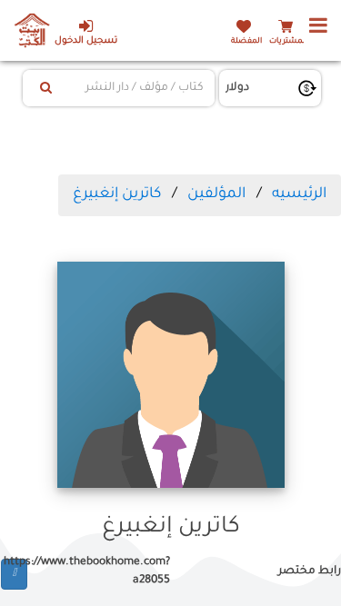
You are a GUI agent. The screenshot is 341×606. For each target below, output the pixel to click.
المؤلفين (216, 194)
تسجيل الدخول (86, 41)
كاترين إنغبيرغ (117, 194)
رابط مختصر (309, 571)
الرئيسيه (299, 194)
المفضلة (246, 41)
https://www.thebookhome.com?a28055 (99, 571)
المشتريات (288, 41)
